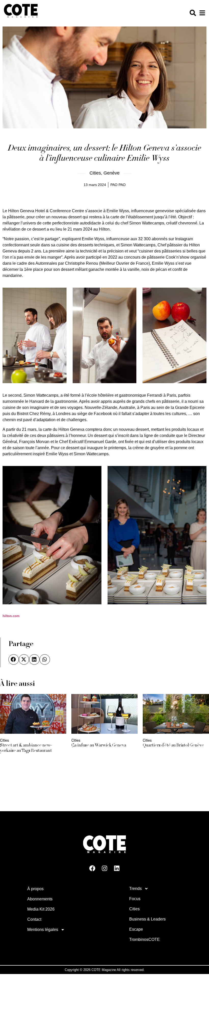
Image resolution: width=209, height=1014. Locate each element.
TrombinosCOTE (144, 939)
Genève (111, 173)
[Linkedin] (117, 868)
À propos (35, 889)
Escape (136, 929)
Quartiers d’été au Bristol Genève (173, 745)
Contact (34, 919)
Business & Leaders (147, 919)
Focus (134, 899)
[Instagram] (104, 868)
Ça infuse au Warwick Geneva (98, 745)
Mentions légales (42, 929)
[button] (13, 659)
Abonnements (40, 899)
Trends (135, 888)
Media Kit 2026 (41, 909)
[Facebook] (92, 868)
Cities (95, 173)
